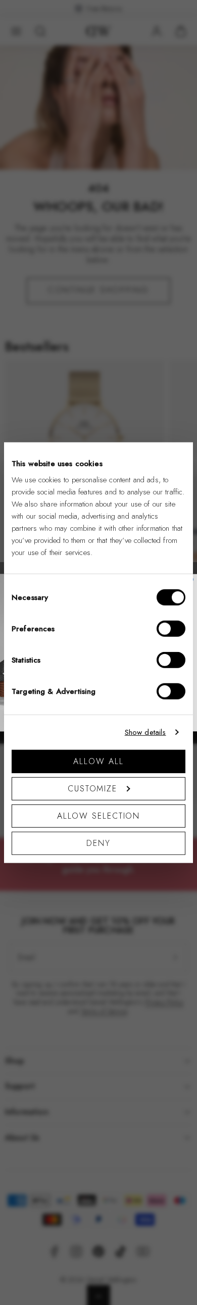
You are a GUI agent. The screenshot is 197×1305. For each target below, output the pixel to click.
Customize (92, 788)
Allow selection (98, 815)
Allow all (98, 761)
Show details (145, 732)
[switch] (171, 628)
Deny (98, 842)
